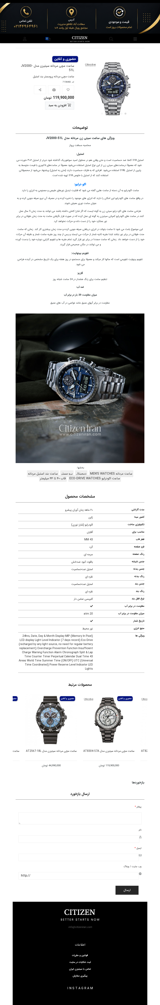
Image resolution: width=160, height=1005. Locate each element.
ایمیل (138, 848)
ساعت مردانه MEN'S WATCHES (111, 473)
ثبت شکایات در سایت (80, 962)
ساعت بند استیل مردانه (43, 473)
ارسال (127, 890)
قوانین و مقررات (80, 955)
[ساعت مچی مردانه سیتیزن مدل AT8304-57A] (132, 720)
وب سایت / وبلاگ (132, 866)
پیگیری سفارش (80, 976)
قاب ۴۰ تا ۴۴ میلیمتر (53, 478)
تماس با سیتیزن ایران (80, 969)
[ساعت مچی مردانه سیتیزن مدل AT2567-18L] (74, 720)
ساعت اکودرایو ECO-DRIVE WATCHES (94, 478)
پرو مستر (67, 473)
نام (140, 830)
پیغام (138, 807)
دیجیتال (81, 473)
